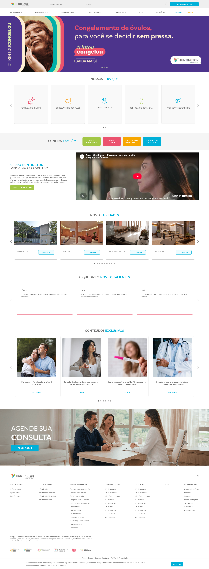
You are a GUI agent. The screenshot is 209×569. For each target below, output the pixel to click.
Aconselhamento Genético (80, 489)
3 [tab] (107, 67)
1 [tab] (102, 67)
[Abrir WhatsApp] (203, 563)
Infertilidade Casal (45, 500)
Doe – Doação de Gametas (80, 503)
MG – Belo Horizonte (112, 496)
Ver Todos (74, 528)
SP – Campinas (110, 510)
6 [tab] (107, 263)
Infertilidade (40, 12)
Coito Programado (77, 496)
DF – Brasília (109, 500)
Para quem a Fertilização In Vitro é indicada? (36, 383)
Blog (141, 12)
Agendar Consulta (184, 4)
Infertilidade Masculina (47, 496)
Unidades (120, 12)
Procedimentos (67, 12)
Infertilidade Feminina (46, 493)
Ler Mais (36, 392)
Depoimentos (189, 510)
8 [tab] (111, 263)
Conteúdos (160, 12)
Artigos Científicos (191, 489)
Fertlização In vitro (77, 517)
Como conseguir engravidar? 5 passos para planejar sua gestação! (127, 383)
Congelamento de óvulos (79, 500)
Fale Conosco (15, 496)
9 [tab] (114, 263)
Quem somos (15, 12)
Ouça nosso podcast (152, 141)
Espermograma (75, 510)
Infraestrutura (15, 489)
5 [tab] (104, 263)
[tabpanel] (104, 44)
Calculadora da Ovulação (131, 141)
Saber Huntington (191, 500)
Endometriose (75, 507)
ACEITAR (177, 564)
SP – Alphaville (110, 503)
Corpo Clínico (95, 12)
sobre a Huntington (22, 187)
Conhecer (46, 252)
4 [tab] (102, 263)
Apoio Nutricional (112, 141)
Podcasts (187, 496)
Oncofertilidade (76, 524)
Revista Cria (188, 507)
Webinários (188, 503)
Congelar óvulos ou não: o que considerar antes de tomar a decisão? (81, 383)
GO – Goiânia (110, 514)
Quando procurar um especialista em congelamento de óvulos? (172, 383)
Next (203, 45)
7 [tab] (109, 263)
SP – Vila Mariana (111, 493)
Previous (5, 45)
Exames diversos (76, 514)
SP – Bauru (109, 507)
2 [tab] (104, 67)
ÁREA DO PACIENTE (56, 4)
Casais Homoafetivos (78, 493)
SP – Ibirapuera (110, 489)
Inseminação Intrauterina (79, 521)
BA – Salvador (110, 517)
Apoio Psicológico (91, 141)
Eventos (187, 493)
